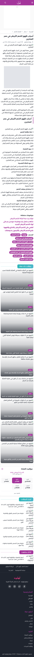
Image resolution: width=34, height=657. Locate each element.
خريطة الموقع (10, 566)
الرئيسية (30, 595)
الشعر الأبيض (28, 256)
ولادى (31, 607)
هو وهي (30, 598)
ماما (31, 604)
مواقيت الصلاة (28, 635)
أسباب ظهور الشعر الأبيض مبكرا (22, 242)
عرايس (31, 601)
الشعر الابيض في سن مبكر (24, 238)
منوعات (30, 643)
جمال (31, 624)
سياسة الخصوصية (20, 570)
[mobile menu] (32, 2)
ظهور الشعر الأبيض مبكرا (24, 245)
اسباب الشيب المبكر (26, 259)
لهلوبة (24, 235)
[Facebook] (24, 586)
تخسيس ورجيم (29, 621)
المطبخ (31, 615)
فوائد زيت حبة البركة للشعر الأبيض (21, 218)
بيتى (31, 618)
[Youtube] (9, 586)
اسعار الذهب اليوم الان (22, 566)
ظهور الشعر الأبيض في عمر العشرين (21, 252)
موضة (31, 626)
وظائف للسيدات (28, 646)
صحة (31, 640)
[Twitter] (19, 586)
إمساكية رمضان (28, 638)
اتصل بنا (11, 570)
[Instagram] (14, 586)
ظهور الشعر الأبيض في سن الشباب (21, 249)
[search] (5, 2)
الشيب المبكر (17, 256)
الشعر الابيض (15, 235)
